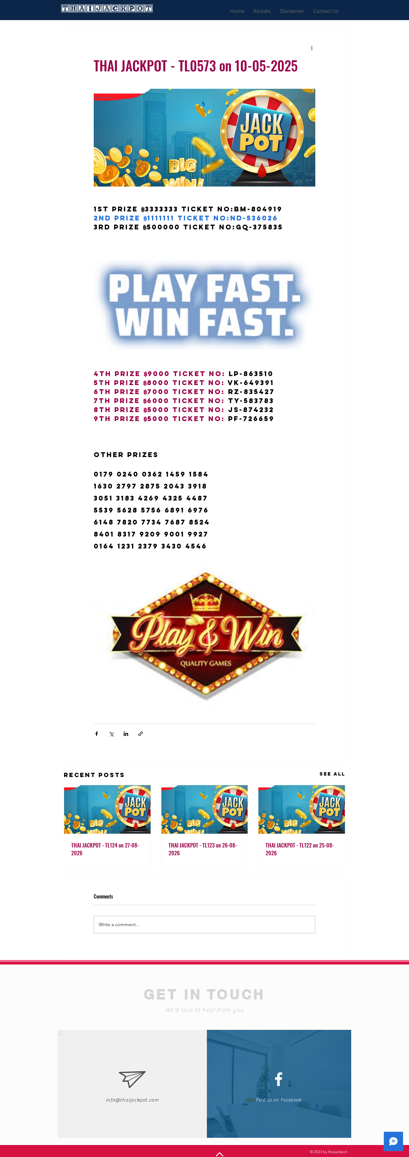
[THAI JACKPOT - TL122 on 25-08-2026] (301, 809)
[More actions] (311, 48)
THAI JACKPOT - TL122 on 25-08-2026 (300, 849)
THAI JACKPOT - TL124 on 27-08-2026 (105, 849)
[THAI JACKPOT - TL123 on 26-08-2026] (204, 809)
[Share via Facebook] (96, 734)
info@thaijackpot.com (132, 1100)
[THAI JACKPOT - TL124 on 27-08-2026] (107, 809)
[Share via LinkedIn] (126, 734)
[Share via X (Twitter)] (111, 734)
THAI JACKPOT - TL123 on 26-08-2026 (203, 849)
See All (332, 774)
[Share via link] (140, 734)
